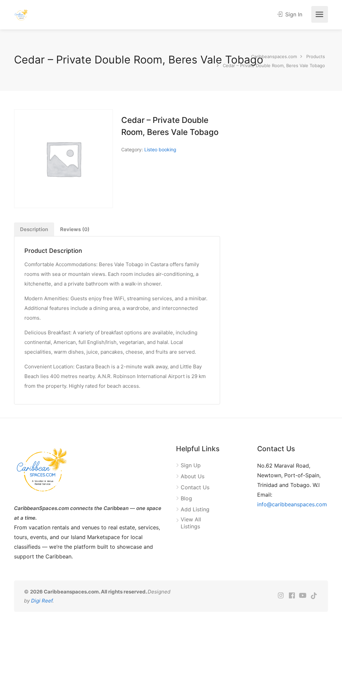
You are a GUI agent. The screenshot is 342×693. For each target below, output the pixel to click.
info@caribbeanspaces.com (292, 504)
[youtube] (303, 596)
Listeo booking (160, 149)
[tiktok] (314, 596)
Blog (186, 498)
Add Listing (195, 509)
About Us (192, 476)
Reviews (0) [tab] (75, 229)
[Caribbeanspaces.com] (21, 14)
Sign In (293, 14)
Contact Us (195, 487)
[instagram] (281, 596)
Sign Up (191, 465)
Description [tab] (34, 229)
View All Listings (191, 523)
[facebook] (292, 596)
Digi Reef (41, 600)
